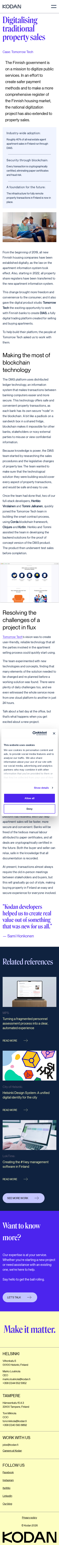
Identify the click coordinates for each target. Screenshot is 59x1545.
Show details (41, 787)
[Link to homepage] (29, 1537)
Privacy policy (29, 1517)
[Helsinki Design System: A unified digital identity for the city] (29, 1083)
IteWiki (6, 1488)
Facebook (8, 1472)
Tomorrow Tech (13, 637)
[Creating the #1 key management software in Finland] (29, 1152)
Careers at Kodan (12, 1450)
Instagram (8, 1480)
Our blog (7, 1504)
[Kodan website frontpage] (12, 6)
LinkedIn (7, 1496)
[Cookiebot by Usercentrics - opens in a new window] (34, 733)
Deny (29, 808)
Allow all (29, 798)
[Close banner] (54, 733)
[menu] (54, 6)
